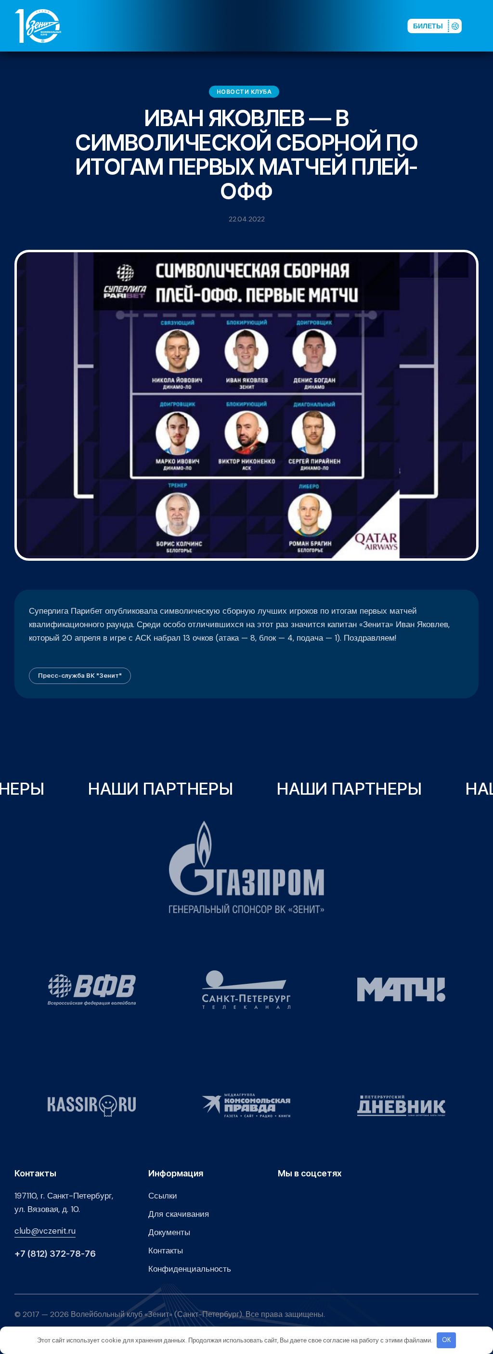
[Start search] (373, 25)
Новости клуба (244, 91)
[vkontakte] (297, 25)
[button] (483, 25)
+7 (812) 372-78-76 (55, 1254)
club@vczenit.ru (45, 1230)
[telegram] (343, 25)
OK (446, 1340)
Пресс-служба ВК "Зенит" (80, 675)
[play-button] (328, 25)
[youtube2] (313, 25)
